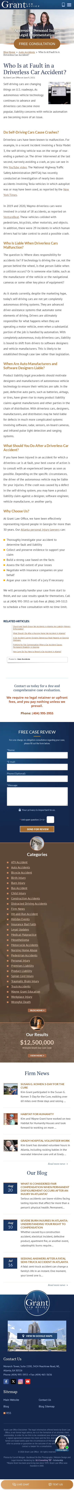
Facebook (6, 1381)
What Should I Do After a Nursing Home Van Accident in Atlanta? (39, 633)
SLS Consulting (42, 1460)
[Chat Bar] (37, 1484)
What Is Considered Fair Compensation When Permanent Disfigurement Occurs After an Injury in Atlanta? (45, 1189)
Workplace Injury (21, 997)
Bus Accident (19, 888)
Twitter (13, 1381)
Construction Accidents (25, 898)
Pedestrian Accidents (24, 955)
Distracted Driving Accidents (29, 904)
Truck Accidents (20, 986)
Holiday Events (20, 919)
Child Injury (18, 893)
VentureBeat (11, 217)
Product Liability (21, 971)
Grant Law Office (20, 4)
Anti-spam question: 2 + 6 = (33, 819)
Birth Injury (18, 878)
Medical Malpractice (23, 935)
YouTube (27, 1381)
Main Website (11, 1400)
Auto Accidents (27, 52)
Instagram (20, 1381)
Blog (6, 1406)
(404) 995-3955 (63, 4)
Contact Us (45, 1400)
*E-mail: (11, 761)
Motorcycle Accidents (24, 945)
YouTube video (18, 167)
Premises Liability (22, 966)
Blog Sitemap (47, 1406)
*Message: (12, 785)
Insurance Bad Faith (23, 924)
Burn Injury (18, 883)
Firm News (18, 909)
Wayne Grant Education (25, 992)
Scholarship (58, 1460)
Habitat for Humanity (37, 1114)
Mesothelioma (20, 940)
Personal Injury (20, 960)
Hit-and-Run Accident (24, 914)
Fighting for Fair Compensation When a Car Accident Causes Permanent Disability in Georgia (37, 645)
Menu (69, 6)
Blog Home (36, 1010)
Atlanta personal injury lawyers (40, 530)
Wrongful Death (21, 1002)
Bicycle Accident (21, 872)
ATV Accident (19, 862)
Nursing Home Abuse (24, 950)
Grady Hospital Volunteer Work (45, 1140)
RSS (8, 1413)
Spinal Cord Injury (22, 976)
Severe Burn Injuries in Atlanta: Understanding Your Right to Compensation (44, 1224)
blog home (9, 52)
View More (36, 1055)
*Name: (11, 750)
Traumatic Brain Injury (25, 981)
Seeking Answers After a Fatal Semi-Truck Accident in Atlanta (44, 1260)
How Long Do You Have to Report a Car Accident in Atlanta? (37, 651)
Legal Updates (20, 929)
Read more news (56, 1163)
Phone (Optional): (16, 773)
